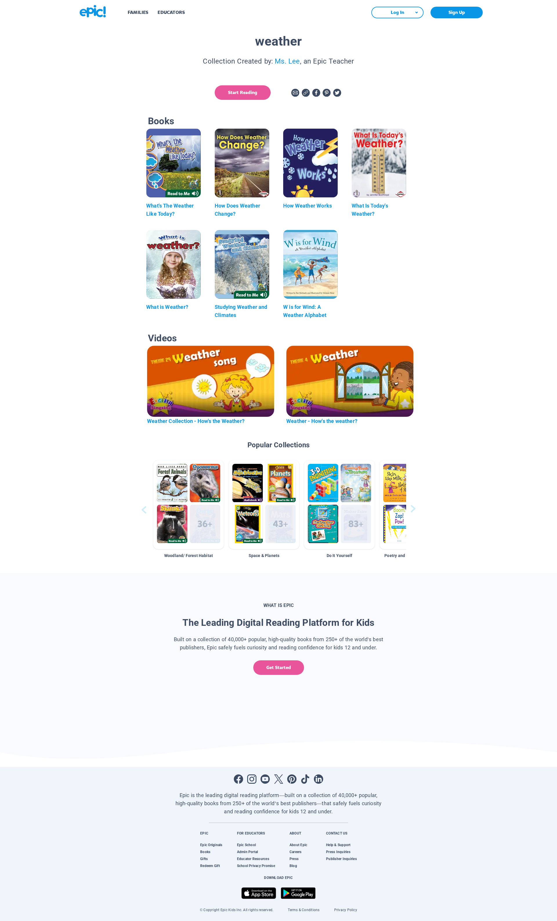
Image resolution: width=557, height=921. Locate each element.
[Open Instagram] (251, 779)
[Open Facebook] (238, 779)
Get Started (278, 667)
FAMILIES (138, 12)
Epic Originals (211, 845)
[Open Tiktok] (305, 779)
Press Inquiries (338, 852)
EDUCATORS (171, 12)
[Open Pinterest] (291, 779)
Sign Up (457, 12)
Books (205, 852)
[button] (188, 504)
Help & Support (338, 845)
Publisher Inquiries (341, 859)
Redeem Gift (210, 866)
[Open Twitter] (278, 779)
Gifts (204, 859)
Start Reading (242, 92)
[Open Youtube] (265, 779)
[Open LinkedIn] (318, 779)
